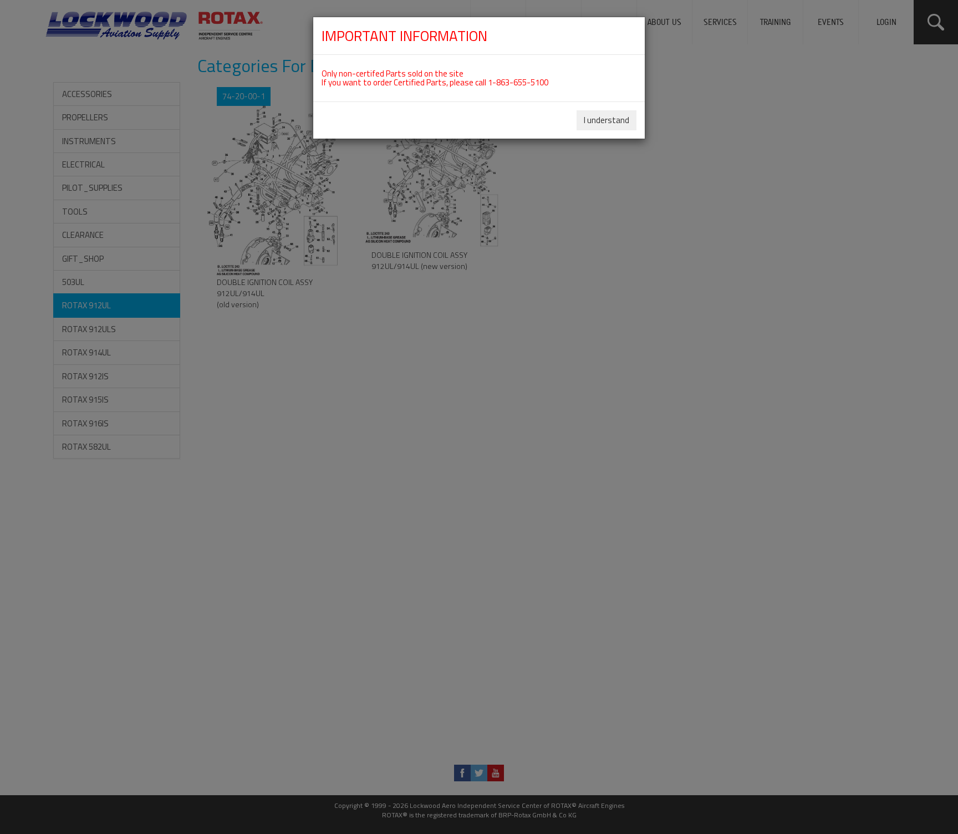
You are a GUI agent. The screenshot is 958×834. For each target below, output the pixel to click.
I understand (606, 120)
